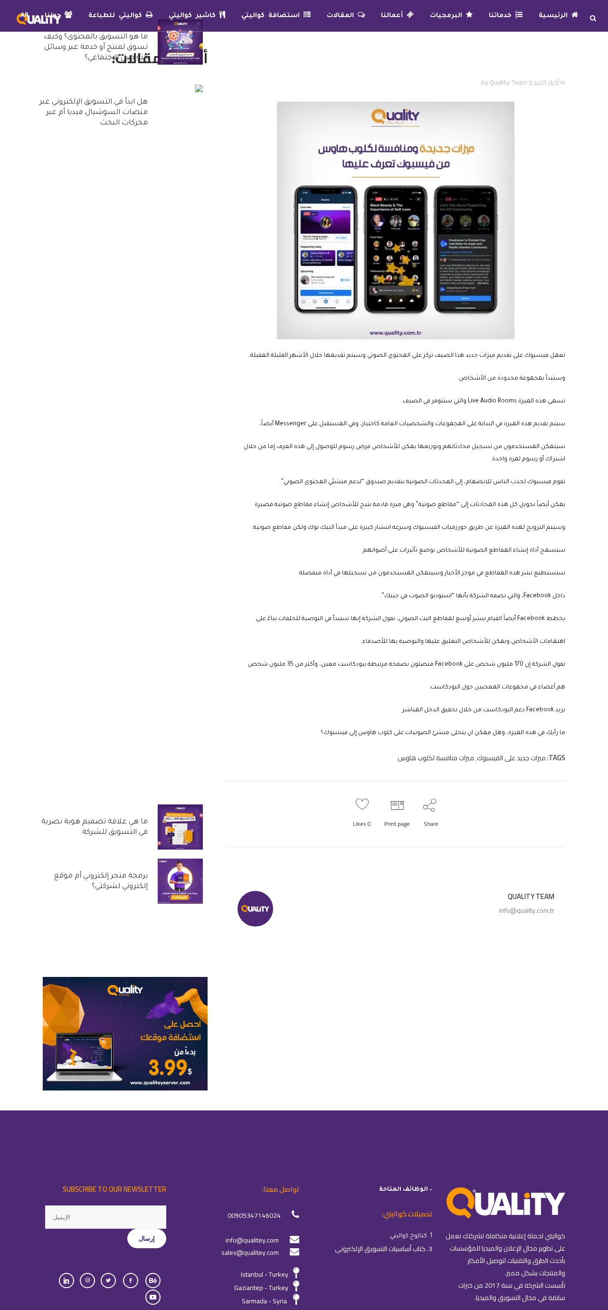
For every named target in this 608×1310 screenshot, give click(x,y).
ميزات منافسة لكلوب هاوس (436, 758)
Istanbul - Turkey (264, 1274)
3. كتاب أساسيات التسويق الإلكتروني (383, 1249)
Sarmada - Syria (264, 1301)
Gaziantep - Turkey (261, 1287)
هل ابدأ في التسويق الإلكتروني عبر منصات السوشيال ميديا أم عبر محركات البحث (93, 112)
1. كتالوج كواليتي (411, 1236)
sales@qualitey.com (250, 1252)
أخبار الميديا (544, 82)
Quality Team (508, 82)
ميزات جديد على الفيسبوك (511, 758)
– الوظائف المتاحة (405, 1189)
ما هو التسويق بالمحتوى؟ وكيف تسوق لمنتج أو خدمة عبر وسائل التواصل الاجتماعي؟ (96, 47)
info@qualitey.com (252, 1240)
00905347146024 (254, 1215)
